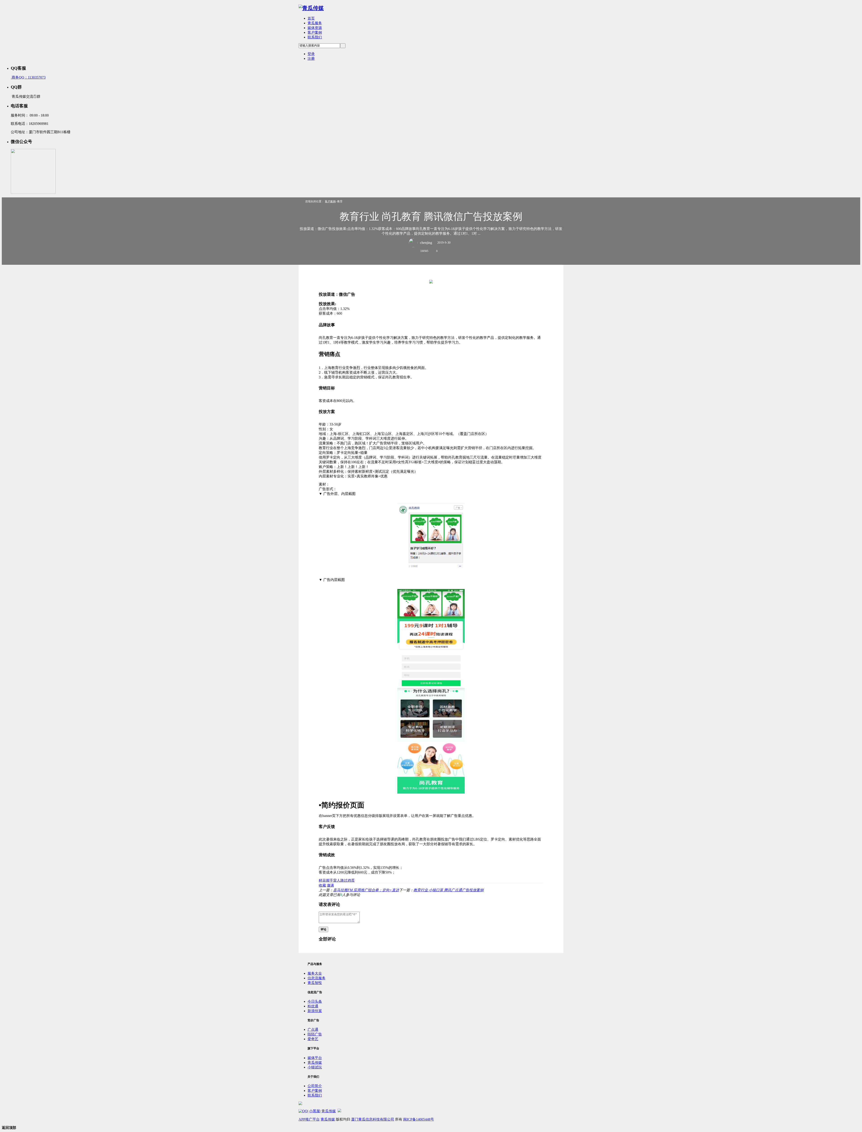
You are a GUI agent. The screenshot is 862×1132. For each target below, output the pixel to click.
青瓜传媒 (315, 1062)
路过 (343, 880)
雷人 (336, 880)
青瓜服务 (315, 23)
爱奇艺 (313, 1039)
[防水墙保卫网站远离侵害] (339, 1111)
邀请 (330, 885)
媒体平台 (315, 1058)
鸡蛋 (351, 880)
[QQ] (303, 1111)
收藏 (322, 885)
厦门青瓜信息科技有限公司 (372, 1119)
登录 (311, 54)
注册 (311, 58)
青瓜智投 (315, 983)
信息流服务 (316, 978)
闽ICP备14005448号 (418, 1119)
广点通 (313, 1029)
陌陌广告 (315, 1034)
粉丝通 (313, 1006)
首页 (311, 18)
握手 (329, 880)
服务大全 (315, 973)
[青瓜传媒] (311, 8)
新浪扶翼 (315, 1011)
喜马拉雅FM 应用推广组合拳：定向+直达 (366, 890)
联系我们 (315, 37)
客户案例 (315, 32)
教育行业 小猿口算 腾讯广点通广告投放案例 (448, 890)
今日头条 (315, 1001)
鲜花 (322, 880)
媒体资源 (315, 28)
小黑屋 (314, 1111)
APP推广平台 (309, 1119)
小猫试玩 (315, 1067)
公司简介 (315, 1086)
